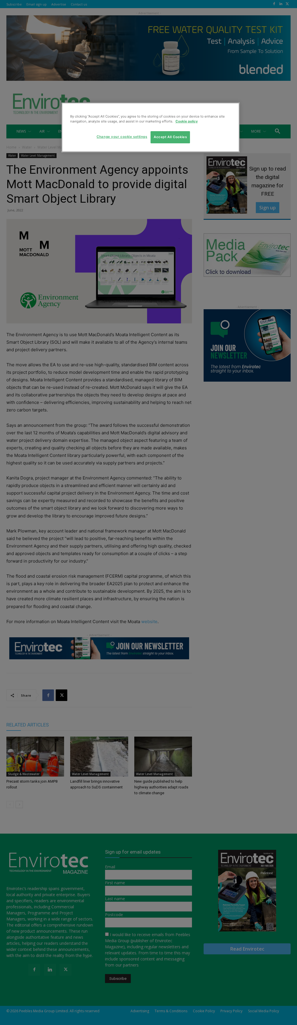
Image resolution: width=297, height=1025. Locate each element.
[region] (150, 127)
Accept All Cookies (170, 137)
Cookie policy (186, 121)
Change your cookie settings (122, 137)
